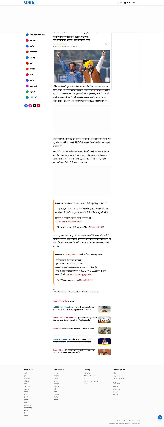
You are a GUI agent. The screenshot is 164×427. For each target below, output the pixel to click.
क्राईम (55, 392)
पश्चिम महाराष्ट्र (28, 408)
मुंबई (25, 373)
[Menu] (138, 2)
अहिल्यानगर (27, 386)
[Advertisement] (82, 18)
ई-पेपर (114, 373)
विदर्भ (25, 413)
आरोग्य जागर (57, 386)
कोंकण (26, 416)
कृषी (55, 389)
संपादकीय (56, 376)
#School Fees (94, 292)
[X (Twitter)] (34, 105)
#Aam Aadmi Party (60, 292)
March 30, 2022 (97, 227)
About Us (119, 420)
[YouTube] (38, 105)
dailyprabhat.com (118, 376)
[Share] (109, 44)
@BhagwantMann (73, 254)
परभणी (26, 392)
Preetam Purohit (61, 44)
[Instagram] (30, 105)
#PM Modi (87, 373)
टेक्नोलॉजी (56, 394)
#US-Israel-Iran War (90, 376)
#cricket (86, 384)
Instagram (116, 392)
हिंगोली (26, 397)
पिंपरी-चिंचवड (27, 378)
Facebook (116, 386)
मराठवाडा (26, 410)
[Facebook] (26, 105)
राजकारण (56, 384)
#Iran (85, 378)
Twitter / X (116, 389)
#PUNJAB (85, 292)
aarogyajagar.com (118, 378)
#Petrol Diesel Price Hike (91, 381)
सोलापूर (26, 400)
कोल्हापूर (26, 389)
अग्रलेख (56, 378)
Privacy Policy (136, 420)
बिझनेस (56, 397)
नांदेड (25, 384)
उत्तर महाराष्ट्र (27, 405)
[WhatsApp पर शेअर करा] (105, 44)
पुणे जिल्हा (27, 381)
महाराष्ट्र (56, 381)
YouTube (115, 394)
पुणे (25, 376)
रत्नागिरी (26, 402)
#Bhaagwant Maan (74, 292)
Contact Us (127, 420)
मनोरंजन (56, 400)
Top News (67, 33)
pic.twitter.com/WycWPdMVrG (68, 221)
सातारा (26, 394)
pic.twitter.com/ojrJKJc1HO (79, 274)
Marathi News (57, 33)
